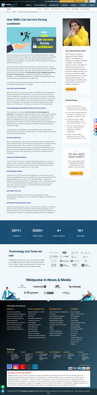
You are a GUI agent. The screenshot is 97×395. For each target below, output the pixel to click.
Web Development (12, 320)
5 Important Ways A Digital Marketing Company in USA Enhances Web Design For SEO (76, 121)
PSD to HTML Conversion (14, 324)
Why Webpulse (75, 316)
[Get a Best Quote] (3, 391)
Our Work (82, 5)
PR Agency (52, 314)
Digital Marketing (40, 5)
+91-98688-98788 (53, 1)
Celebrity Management (56, 333)
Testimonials (46, 8)
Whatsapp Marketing (34, 324)
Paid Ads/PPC (32, 322)
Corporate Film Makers (56, 322)
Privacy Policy (75, 342)
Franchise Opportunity (68, 1)
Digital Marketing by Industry (36, 337)
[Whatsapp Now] (3, 387)
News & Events (66, 8)
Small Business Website (14, 312)
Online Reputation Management (58, 312)
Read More (70, 89)
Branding (73, 335)
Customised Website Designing (16, 314)
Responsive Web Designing (15, 329)
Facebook (9, 368)
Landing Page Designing (14, 327)
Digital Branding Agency (56, 320)
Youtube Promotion (34, 320)
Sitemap (73, 344)
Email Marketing (33, 327)
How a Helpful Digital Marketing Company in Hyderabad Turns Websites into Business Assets (76, 114)
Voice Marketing (33, 331)
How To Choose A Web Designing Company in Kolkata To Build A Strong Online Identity (77, 108)
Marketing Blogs (75, 8)
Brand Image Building (55, 318)
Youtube (22, 368)
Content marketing (33, 333)
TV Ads (51, 329)
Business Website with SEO (15, 316)
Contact (92, 5)
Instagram (16, 368)
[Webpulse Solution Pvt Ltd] (9, 5)
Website (28, 5)
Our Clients (39, 8)
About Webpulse (75, 312)
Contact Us (74, 173)
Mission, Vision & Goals (77, 314)
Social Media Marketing (35, 318)
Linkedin (35, 368)
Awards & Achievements (56, 8)
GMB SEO (31, 316)
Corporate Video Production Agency (57, 326)
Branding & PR (53, 5)
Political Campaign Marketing (37, 335)
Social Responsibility (84, 8)
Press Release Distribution (57, 316)
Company (73, 5)
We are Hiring (80, 1)
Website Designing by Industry (16, 322)
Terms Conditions (76, 339)
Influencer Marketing (55, 331)
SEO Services (32, 314)
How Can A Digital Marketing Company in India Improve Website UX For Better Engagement (76, 128)
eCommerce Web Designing (15, 318)
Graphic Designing (54, 335)
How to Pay (74, 331)
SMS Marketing (32, 329)
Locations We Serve (77, 337)
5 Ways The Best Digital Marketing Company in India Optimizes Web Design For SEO (76, 136)
